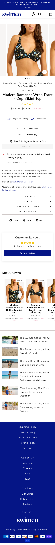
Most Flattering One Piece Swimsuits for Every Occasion (35, 391)
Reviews (27, 504)
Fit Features (27, 196)
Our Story (27, 488)
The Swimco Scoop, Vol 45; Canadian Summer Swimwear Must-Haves (35, 376)
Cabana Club (27, 499)
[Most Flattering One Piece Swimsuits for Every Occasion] (10, 390)
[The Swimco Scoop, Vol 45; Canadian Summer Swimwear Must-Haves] (10, 375)
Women (13, 83)
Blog (27, 473)
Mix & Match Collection (22, 181)
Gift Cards (27, 493)
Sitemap (27, 448)
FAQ (27, 478)
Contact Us (27, 457)
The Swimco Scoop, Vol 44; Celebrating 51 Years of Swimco (35, 407)
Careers (27, 468)
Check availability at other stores (19, 162)
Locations (27, 462)
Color (27, 129)
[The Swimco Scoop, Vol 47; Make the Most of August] (10, 340)
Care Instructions (27, 206)
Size (25, 134)
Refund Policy (27, 442)
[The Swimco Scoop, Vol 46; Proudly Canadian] (10, 351)
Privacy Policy (27, 432)
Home (6, 83)
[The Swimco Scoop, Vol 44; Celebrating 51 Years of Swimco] (10, 406)
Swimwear (23, 83)
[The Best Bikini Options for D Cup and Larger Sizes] (10, 363)
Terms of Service (27, 437)
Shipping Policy (27, 426)
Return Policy (27, 211)
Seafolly (27, 91)
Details (27, 201)
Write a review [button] (27, 252)
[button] (27, 104)
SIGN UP (27, 512)
